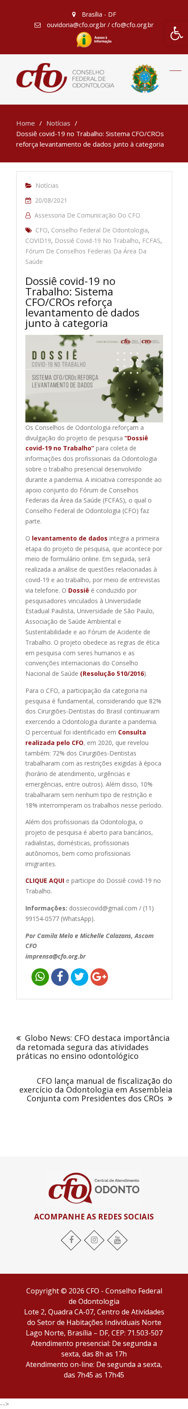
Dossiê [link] (78, 590)
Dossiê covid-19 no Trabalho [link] (97, 240)
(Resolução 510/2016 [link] (112, 673)
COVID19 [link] (38, 240)
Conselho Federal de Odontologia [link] (99, 230)
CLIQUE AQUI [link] (44, 880)
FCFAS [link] (151, 240)
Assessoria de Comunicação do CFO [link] (87, 215)
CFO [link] (41, 230)
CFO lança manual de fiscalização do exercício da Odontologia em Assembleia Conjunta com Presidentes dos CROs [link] (95, 1089)
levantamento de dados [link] (70, 538)
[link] (176, 33)
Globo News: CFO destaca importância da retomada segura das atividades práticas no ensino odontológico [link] (93, 1047)
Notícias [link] (47, 185)
